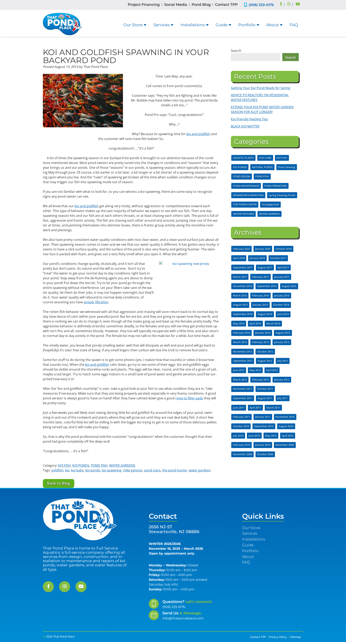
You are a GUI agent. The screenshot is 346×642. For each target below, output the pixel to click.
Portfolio (246, 24)
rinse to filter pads (189, 398)
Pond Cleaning (286, 167)
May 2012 (255, 370)
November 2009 (242, 454)
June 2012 (238, 370)
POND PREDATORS (275, 186)
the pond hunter (174, 470)
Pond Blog (201, 4)
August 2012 (264, 361)
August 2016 (289, 286)
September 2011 (242, 398)
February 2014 (241, 333)
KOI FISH (64, 465)
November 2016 (242, 286)
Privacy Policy (278, 637)
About (272, 24)
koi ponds (92, 470)
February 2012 (260, 379)
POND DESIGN (241, 176)
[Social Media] (281, 4)
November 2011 (242, 389)
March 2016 (240, 295)
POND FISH (99, 465)
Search (236, 50)
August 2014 (264, 314)
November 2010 (285, 417)
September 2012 (242, 361)
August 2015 (240, 304)
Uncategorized (270, 204)
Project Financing (144, 4)
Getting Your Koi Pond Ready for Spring (260, 88)
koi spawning (111, 470)
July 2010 (238, 435)
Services (161, 24)
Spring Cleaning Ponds (282, 195)
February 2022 (241, 249)
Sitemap (295, 637)
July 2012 (282, 361)
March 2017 (240, 277)
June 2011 (238, 407)
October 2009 (265, 454)
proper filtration (96, 302)
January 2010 (262, 445)
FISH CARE (265, 158)
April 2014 (255, 323)
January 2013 (281, 342)
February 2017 (260, 277)
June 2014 (283, 314)
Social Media (175, 4)
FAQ (294, 24)
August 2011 (264, 398)
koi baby (77, 470)
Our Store (133, 24)
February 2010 (241, 445)
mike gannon (133, 470)
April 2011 (255, 407)
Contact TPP (226, 4)
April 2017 (283, 267)
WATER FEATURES (243, 214)
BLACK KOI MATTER (245, 126)
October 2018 (284, 249)
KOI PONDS (80, 465)
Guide (221, 24)
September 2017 (242, 267)
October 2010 (241, 426)
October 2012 (265, 351)
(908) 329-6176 (261, 5)
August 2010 (286, 426)
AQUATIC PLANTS (243, 158)
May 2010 (271, 435)
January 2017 (281, 277)
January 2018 (257, 258)
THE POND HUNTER (245, 204)
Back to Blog (58, 483)
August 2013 (283, 333)
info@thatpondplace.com (183, 618)
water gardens (200, 470)
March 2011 (273, 407)
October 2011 (265, 389)
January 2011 (262, 417)
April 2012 (272, 370)
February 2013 (260, 342)
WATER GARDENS (122, 465)
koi (67, 470)
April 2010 (287, 435)
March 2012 (240, 379)
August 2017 (264, 267)
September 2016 (267, 286)
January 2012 (281, 379)
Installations (192, 24)
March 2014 (273, 323)
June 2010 (254, 435)
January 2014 (262, 333)
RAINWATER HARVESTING (248, 195)
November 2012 (242, 351)
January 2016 (281, 295)
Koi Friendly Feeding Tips (249, 119)
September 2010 (264, 426)
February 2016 (260, 295)
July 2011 (282, 398)
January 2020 (262, 249)
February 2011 (241, 417)
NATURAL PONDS (262, 167)
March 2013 (240, 342)
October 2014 (281, 304)
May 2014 (238, 323)
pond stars (152, 470)
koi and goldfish (198, 134)
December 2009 (285, 445)
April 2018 (239, 258)
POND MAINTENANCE (246, 186)
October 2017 (278, 258)
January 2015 (260, 304)
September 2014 (242, 314)
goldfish (57, 470)
